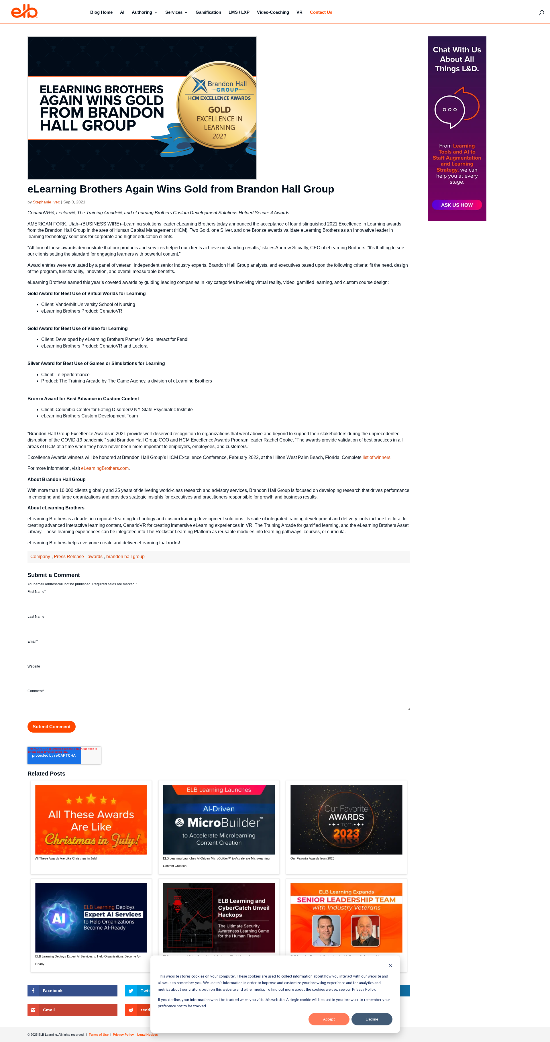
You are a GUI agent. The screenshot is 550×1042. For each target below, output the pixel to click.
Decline (372, 1019)
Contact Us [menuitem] (321, 12)
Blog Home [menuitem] (101, 12)
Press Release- (69, 556)
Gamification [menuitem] (208, 12)
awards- (96, 556)
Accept (329, 1019)
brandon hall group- (126, 556)
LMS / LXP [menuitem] (239, 12)
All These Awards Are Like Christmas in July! (66, 858)
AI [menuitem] (122, 12)
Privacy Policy (124, 1034)
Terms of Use (98, 1034)
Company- (41, 556)
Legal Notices (147, 1034)
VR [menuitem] (299, 12)
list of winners (376, 457)
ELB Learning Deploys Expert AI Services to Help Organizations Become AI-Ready (88, 960)
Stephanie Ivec (46, 202)
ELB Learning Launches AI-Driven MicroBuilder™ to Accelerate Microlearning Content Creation (216, 862)
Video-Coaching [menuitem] (273, 12)
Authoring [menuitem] (142, 12)
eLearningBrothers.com (105, 468)
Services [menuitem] (173, 12)
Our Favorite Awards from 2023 (312, 858)
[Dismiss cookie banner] (390, 966)
